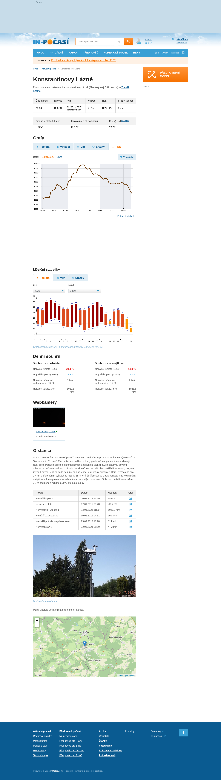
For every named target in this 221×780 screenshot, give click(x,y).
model (116, 52)
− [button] (37, 625)
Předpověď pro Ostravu (71, 750)
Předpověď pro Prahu (70, 741)
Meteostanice (40, 741)
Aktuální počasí (49, 69)
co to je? (125, 121)
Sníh (157, 53)
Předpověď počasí (70, 731)
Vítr (83, 146)
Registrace (181, 42)
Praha (148, 39)
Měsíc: (72, 285)
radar (73, 52)
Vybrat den (128, 157)
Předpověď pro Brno (70, 745)
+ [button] (37, 620)
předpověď (90, 52)
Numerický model (68, 736)
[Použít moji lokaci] (119, 41)
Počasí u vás (40, 745)
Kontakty (129, 731)
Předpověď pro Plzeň (70, 755)
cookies (98, 771)
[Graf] (130, 498)
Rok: (35, 285)
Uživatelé (104, 736)
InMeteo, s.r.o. (57, 771)
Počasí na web (107, 755)
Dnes (59, 157)
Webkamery (39, 750)
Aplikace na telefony (110, 750)
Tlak (118, 146)
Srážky (100, 146)
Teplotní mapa (40, 755)
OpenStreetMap (129, 675)
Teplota (44, 146)
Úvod (35, 69)
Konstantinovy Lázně (45, 431)
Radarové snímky (42, 736)
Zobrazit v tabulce (126, 216)
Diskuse (175, 53)
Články (103, 741)
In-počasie (157, 736)
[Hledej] (128, 41)
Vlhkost (65, 146)
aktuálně (56, 52)
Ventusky (156, 731)
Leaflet (120, 675)
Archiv (165, 53)
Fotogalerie (105, 745)
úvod (40, 52)
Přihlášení (182, 39)
